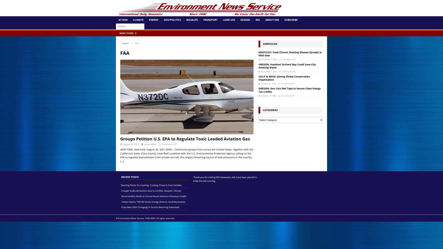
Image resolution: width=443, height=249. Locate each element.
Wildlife (192, 19)
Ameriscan (270, 43)
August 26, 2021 (131, 144)
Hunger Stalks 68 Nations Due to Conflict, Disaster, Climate (151, 190)
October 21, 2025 (268, 83)
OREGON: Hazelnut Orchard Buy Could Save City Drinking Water (287, 66)
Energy (154, 19)
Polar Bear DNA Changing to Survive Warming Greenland (150, 207)
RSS (258, 19)
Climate (138, 19)
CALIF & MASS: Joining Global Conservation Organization (284, 78)
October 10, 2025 (268, 95)
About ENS (272, 19)
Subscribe (291, 19)
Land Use (229, 19)
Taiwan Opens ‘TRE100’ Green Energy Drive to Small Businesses (153, 201)
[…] (122, 161)
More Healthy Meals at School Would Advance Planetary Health (154, 196)
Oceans (245, 19)
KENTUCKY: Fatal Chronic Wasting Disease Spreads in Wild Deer (290, 54)
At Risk (123, 19)
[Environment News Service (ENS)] (200, 14)
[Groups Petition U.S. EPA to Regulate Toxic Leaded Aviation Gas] (187, 97)
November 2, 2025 (269, 59)
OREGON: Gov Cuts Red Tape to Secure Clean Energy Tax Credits (290, 90)
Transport (210, 19)
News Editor (150, 144)
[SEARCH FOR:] (130, 26)
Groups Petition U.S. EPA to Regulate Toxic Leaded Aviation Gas (185, 139)
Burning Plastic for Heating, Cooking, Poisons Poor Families (151, 185)
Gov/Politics (172, 19)
